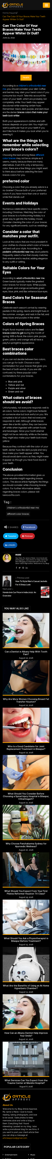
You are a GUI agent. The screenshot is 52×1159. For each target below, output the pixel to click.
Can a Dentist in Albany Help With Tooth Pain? (26, 653)
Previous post (22, 578)
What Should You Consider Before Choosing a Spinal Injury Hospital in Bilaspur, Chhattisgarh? (26, 796)
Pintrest (28, 536)
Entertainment (11, 1155)
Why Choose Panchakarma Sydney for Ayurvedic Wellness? (26, 845)
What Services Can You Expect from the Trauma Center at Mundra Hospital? (26, 1081)
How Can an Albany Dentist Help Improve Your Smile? (26, 1034)
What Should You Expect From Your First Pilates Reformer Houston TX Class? (26, 892)
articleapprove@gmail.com (15, 1138)
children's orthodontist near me (23, 507)
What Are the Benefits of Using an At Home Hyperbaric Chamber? (26, 987)
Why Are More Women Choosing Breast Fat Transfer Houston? (26, 700)
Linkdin (11, 545)
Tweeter (11, 536)
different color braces (18, 514)
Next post (8, 589)
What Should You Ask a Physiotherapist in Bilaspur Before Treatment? (26, 939)
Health (13, 13)
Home (6, 13)
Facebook (29, 527)
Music (32, 1155)
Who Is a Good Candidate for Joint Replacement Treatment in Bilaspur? (26, 747)
